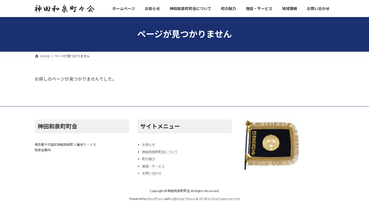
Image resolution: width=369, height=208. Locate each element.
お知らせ (148, 145)
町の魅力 (148, 159)
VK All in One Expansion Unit (219, 199)
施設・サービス (153, 166)
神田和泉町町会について (160, 152)
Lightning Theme (183, 199)
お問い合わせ (152, 173)
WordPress (155, 199)
